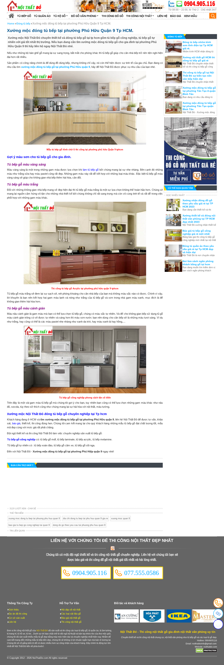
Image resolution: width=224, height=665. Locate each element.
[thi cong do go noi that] (192, 6)
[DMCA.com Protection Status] (206, 652)
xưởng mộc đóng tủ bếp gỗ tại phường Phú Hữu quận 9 (55, 66)
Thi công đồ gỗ (112, 16)
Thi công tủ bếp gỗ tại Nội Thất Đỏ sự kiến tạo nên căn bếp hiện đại (198, 75)
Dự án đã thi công (18, 613)
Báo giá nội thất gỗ (70, 618)
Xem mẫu (190, 16)
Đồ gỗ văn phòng (83, 16)
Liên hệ (162, 16)
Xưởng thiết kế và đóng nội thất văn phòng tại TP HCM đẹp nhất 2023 (199, 218)
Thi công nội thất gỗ (71, 622)
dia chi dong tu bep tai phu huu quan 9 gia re (85, 518)
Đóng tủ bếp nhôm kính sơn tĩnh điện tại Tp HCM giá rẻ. (198, 45)
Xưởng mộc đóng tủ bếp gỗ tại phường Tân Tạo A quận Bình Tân (199, 90)
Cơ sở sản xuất (17, 618)
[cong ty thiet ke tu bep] (119, 6)
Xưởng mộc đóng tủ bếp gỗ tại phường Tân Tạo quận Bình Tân (199, 106)
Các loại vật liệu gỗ (71, 613)
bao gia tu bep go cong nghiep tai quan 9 (29, 525)
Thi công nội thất (139, 16)
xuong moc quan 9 (120, 518)
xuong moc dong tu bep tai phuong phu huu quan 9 (34, 518)
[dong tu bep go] (190, 183)
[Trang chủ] (11, 15)
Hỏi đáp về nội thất (70, 609)
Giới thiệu (14, 609)
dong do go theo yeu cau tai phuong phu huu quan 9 (79, 525)
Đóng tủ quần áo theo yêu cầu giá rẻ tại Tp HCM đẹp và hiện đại (198, 249)
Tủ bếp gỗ (24, 16)
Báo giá (175, 16)
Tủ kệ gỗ (59, 16)
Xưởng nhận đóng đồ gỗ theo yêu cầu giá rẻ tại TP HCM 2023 (198, 203)
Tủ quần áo (42, 16)
